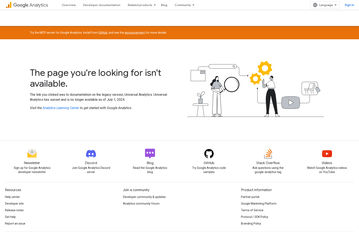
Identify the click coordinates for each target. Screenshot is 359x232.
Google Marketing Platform (259, 203)
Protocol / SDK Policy (254, 216)
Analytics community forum (141, 203)
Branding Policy (251, 223)
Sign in (349, 5)
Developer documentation (101, 5)
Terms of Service (252, 210)
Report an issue (15, 223)
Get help (10, 216)
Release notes (14, 210)
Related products (140, 5)
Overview (69, 5)
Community (183, 5)
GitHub (103, 32)
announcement (135, 32)
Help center (12, 197)
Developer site (14, 203)
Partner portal (250, 197)
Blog (164, 5)
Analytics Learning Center (61, 108)
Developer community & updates (144, 197)
